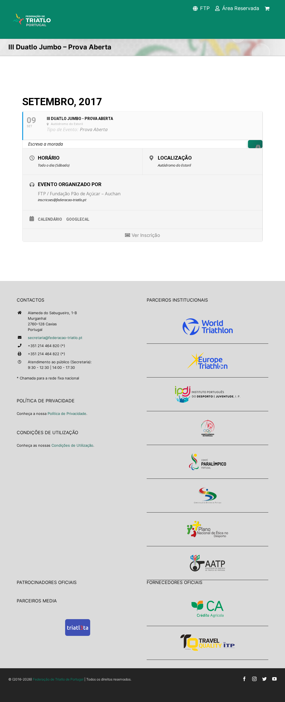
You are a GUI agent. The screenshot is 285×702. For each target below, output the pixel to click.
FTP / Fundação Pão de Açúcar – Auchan (79, 194)
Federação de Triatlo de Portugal (58, 679)
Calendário (50, 219)
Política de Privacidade (67, 413)
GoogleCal (77, 219)
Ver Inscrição (145, 235)
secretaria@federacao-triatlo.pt (55, 337)
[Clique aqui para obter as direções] (255, 144)
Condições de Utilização (72, 445)
